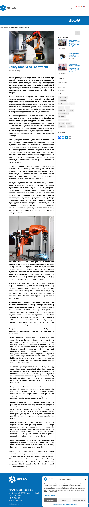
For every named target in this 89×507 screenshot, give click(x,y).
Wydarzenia (61, 90)
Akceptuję (50, 500)
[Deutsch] (81, 6)
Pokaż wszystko (62, 82)
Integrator (72, 104)
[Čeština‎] (84, 6)
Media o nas (61, 87)
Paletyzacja (61, 110)
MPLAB (67, 107)
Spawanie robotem (63, 120)
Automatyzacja (62, 97)
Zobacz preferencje (79, 500)
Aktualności (69, 9)
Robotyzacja (61, 116)
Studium (68, 123)
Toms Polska (61, 126)
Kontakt (82, 9)
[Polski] (76, 6)
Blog (18, 71)
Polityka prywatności (71, 504)
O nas (44, 9)
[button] (85, 479)
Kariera (77, 9)
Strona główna (5, 27)
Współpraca (70, 126)
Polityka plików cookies (59, 504)
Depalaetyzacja (62, 104)
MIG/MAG (60, 107)
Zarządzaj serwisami (50, 495)
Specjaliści (61, 123)
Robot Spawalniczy (63, 113)
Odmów (64, 500)
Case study (58, 9)
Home (40, 9)
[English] (79, 6)
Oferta (50, 9)
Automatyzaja (62, 100)
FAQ (64, 9)
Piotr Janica (70, 110)
